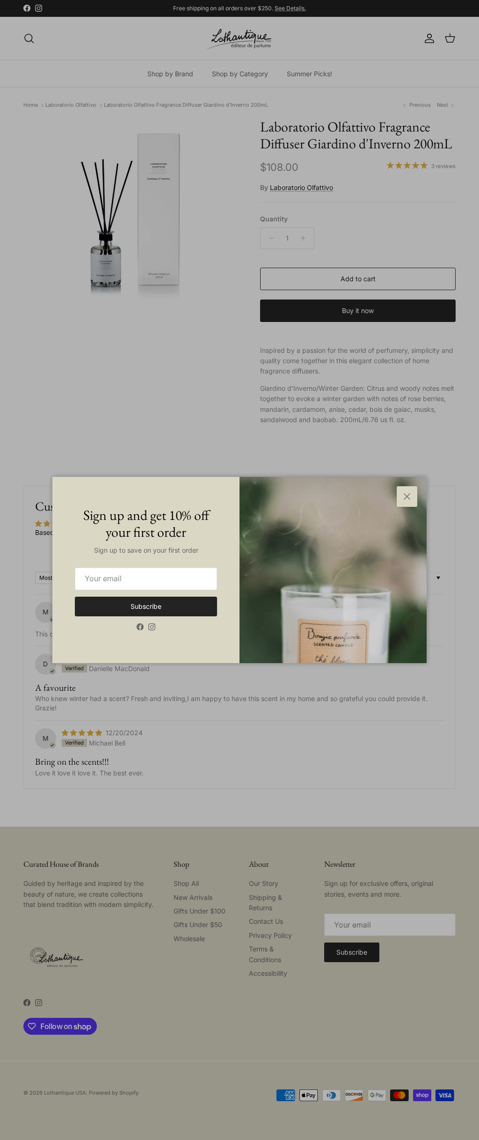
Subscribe (146, 606)
